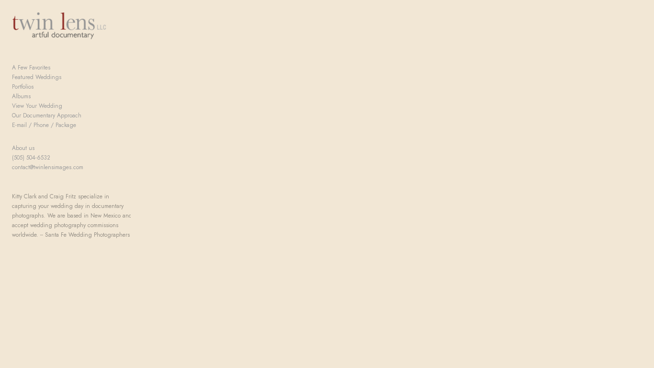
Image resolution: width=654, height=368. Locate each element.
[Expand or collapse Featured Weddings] (67, 77)
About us (23, 148)
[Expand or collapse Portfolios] (40, 87)
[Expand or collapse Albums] (37, 96)
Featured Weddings (36, 77)
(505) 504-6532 (31, 157)
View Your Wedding (37, 106)
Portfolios (23, 86)
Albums (21, 96)
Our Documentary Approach (46, 115)
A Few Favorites (31, 67)
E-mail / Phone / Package (44, 125)
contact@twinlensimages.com (47, 167)
